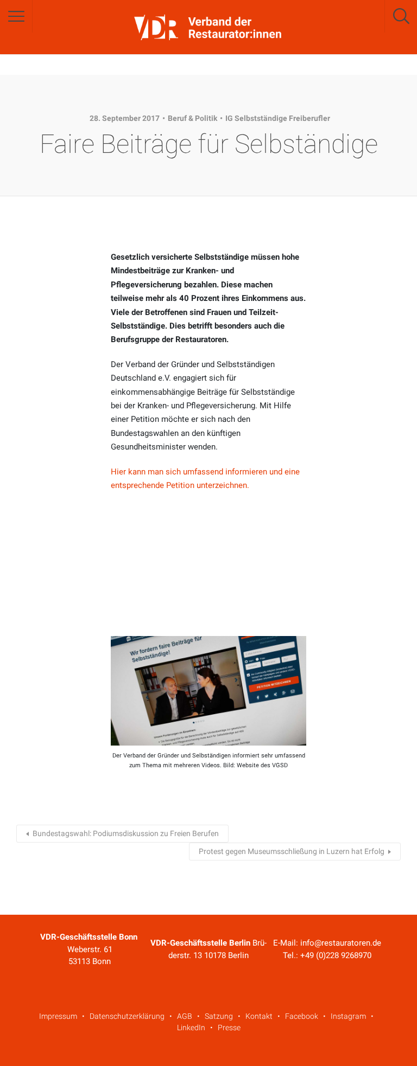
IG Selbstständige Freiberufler (277, 118)
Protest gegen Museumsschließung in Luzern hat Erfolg (291, 851)
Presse (229, 1027)
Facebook (301, 1016)
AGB (184, 1016)
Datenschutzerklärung (127, 1016)
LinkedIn (191, 1027)
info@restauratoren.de (340, 943)
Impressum (58, 1016)
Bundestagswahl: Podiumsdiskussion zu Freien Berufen (126, 833)
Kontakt (259, 1016)
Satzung (219, 1016)
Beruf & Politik (192, 118)
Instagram (348, 1016)
